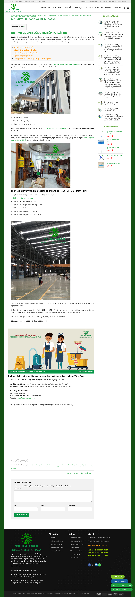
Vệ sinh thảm (74, 557)
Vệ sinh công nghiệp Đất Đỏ (23, 47)
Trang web (71, 506)
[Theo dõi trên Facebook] (89, 564)
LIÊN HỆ (117, 8)
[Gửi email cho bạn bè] (19, 460)
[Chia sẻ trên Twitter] (16, 460)
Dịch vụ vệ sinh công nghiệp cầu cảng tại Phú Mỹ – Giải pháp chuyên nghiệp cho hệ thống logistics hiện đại (113, 47)
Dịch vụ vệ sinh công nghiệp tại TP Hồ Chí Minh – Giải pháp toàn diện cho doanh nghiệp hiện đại (113, 117)
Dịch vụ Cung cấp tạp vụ (51, 15)
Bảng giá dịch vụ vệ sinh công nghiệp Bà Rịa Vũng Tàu (32, 59)
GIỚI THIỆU (57, 8)
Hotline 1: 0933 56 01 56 (98, 550)
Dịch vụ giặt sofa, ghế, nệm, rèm (25, 16)
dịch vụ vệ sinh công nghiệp (48, 467)
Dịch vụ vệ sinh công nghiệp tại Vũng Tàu (111, 103)
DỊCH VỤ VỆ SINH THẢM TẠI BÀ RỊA (79, 473)
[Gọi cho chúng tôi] (99, 564)
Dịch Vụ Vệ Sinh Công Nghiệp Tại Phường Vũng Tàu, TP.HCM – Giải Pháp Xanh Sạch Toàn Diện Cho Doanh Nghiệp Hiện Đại (112, 59)
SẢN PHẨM (68, 8)
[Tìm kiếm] (124, 8)
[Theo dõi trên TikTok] (92, 564)
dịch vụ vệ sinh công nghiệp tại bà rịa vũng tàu (69, 467)
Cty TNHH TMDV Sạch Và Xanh (56, 128)
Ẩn (24, 26)
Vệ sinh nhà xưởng (75, 551)
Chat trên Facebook (120, 581)
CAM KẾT (108, 8)
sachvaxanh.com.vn (102, 541)
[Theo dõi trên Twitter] (96, 564)
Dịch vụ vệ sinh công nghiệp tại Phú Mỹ (111, 109)
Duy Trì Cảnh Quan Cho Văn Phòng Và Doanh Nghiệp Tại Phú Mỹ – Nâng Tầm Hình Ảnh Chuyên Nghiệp (113, 24)
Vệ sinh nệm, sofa (75, 554)
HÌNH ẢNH (99, 8)
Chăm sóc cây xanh (36, 15)
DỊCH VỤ (78, 8)
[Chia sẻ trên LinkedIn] (26, 460)
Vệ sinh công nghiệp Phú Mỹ (23, 56)
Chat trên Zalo (118, 577)
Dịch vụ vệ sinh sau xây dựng (23, 198)
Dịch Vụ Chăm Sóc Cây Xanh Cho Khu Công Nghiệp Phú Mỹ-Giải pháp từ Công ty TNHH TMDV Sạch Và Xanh (113, 36)
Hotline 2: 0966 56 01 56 (98, 552)
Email (43, 506)
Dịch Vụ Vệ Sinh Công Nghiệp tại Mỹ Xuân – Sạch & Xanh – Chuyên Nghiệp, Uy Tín (113, 94)
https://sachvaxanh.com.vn (26, 398)
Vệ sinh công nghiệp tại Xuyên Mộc (26, 53)
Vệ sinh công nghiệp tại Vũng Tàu (25, 50)
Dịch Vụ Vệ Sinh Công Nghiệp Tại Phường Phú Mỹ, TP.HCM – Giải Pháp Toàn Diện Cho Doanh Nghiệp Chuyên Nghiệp (112, 70)
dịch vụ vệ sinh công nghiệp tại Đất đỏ (65, 64)
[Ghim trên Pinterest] (23, 460)
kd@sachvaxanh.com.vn (102, 538)
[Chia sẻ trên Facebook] (12, 460)
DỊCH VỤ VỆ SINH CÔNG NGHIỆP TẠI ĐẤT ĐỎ (39, 33)
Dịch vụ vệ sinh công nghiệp (20, 15)
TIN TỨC (88, 8)
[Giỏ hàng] (128, 7)
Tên (15, 506)
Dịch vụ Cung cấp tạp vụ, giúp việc (71, 15)
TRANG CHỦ (46, 8)
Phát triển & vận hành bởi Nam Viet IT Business (75, 593)
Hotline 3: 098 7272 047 (98, 555)
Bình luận (17, 489)
